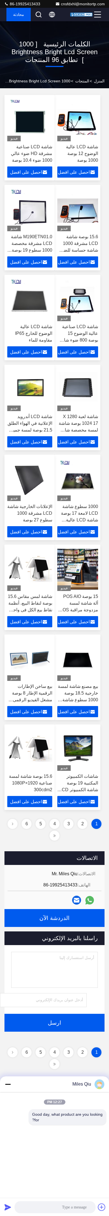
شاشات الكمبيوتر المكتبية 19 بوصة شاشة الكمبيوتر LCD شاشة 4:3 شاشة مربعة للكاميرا (78, 789)
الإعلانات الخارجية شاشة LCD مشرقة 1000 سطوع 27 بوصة (29, 513)
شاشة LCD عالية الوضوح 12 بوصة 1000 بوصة (82, 153)
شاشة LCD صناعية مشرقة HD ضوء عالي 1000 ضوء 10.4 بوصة (31, 153)
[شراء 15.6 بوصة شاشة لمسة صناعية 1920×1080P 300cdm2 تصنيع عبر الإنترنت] (29, 749)
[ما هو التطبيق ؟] (89, 900)
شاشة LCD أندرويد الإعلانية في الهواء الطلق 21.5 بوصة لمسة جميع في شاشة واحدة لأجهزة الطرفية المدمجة (30, 430)
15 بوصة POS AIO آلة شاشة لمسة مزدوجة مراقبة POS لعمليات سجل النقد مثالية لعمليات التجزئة (78, 610)
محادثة (18, 14)
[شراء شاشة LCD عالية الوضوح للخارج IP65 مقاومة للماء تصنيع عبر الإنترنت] (29, 299)
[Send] (7, 1207)
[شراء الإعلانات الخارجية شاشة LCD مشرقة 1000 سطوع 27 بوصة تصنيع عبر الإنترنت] (29, 479)
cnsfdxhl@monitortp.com (83, 4)
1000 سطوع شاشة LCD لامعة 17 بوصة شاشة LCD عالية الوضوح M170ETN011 (79, 520)
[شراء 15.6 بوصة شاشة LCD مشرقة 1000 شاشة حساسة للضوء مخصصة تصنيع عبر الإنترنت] (77, 209)
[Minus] (7, 1084)
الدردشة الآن (54, 918)
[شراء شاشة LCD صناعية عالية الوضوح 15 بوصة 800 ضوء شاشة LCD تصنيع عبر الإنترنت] (77, 299)
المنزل (99, 81)
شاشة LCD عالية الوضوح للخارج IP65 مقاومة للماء (33, 333)
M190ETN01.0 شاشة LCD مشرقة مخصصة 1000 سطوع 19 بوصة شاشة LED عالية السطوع (31, 250)
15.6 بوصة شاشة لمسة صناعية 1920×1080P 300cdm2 (30, 783)
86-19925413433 (24, 4)
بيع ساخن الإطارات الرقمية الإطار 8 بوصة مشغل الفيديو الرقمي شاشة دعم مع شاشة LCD (32, 700)
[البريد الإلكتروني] (76, 900)
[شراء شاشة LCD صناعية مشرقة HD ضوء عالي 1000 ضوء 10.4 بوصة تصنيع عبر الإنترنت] (29, 119)
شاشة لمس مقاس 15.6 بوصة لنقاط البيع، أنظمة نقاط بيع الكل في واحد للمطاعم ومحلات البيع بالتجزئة (30, 610)
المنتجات (82, 81)
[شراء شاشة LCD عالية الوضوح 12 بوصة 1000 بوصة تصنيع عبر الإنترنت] (77, 119)
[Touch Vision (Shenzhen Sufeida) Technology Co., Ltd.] (81, 14)
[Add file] (102, 1207)
